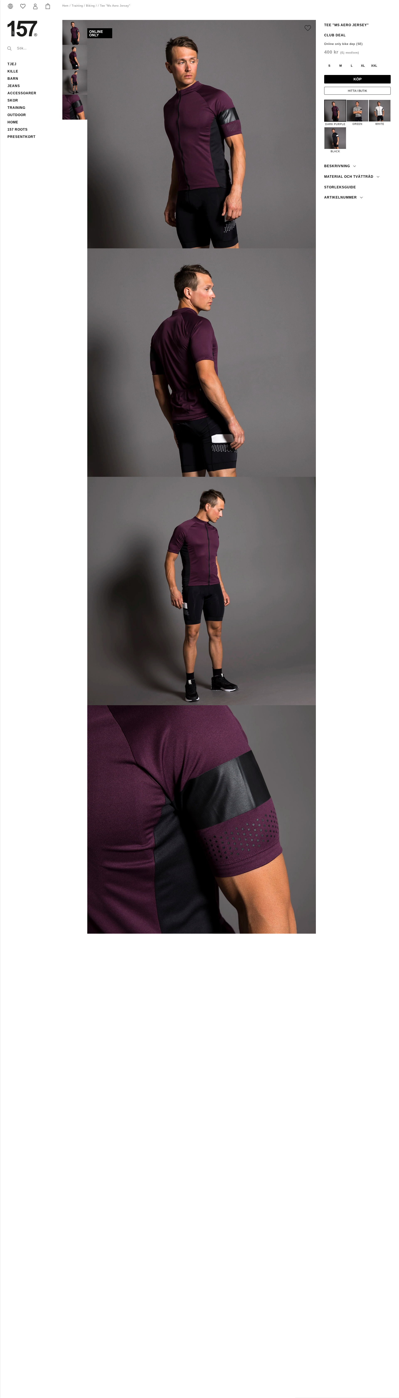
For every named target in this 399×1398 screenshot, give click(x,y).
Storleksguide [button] (340, 187)
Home (12, 122)
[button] (35, 6)
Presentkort (21, 137)
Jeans (13, 86)
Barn (12, 78)
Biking (90, 5)
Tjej (11, 64)
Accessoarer (21, 93)
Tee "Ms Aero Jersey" (115, 5)
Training (16, 107)
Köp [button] (357, 79)
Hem (65, 5)
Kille (12, 71)
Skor (12, 100)
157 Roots (17, 129)
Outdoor (16, 115)
